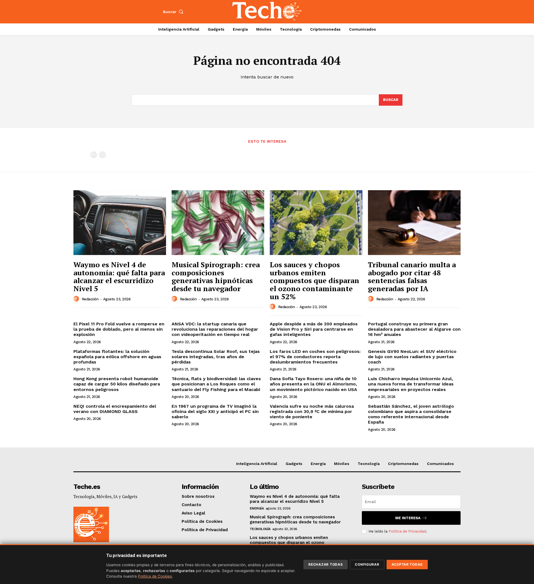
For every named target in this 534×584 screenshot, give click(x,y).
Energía (257, 508)
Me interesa (408, 518)
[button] (174, 12)
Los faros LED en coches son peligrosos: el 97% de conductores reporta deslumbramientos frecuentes (315, 357)
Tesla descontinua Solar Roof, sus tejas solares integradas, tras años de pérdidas (216, 357)
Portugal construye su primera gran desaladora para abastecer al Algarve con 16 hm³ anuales (414, 329)
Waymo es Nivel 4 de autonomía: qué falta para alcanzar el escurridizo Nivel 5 (119, 276)
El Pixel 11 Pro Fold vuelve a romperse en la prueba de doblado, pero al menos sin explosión (118, 329)
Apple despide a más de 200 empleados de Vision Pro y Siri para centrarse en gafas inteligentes (314, 329)
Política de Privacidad (407, 531)
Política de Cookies (155, 576)
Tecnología (260, 529)
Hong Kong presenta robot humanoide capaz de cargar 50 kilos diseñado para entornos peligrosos (116, 384)
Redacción (90, 299)
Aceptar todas (407, 564)
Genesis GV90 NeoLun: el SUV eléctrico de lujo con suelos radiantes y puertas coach (412, 357)
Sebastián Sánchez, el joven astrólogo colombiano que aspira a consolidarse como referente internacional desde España (411, 414)
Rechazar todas (325, 564)
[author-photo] (77, 299)
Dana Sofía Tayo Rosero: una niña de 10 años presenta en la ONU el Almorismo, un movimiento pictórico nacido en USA (313, 384)
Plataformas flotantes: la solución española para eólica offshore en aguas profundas (117, 357)
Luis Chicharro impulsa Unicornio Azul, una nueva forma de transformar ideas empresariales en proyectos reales (411, 384)
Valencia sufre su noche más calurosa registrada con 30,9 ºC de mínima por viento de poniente (312, 411)
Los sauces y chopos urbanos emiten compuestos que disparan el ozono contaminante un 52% (314, 280)
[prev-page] (93, 154)
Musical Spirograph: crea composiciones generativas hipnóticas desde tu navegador (216, 276)
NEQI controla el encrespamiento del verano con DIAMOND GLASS (114, 409)
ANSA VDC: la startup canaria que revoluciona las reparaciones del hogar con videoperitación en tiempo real (215, 329)
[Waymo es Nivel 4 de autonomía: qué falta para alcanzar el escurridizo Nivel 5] (119, 222)
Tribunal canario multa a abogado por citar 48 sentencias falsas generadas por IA (412, 276)
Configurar (367, 564)
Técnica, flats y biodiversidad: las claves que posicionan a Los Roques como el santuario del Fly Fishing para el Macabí (216, 384)
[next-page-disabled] (102, 154)
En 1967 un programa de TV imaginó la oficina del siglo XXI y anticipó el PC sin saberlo (215, 411)
